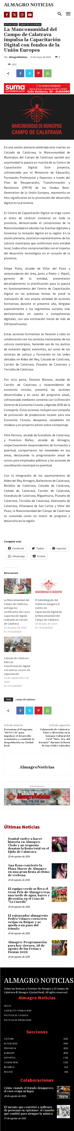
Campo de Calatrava (30, 24)
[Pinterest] (38, 73)
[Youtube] (30, 15)
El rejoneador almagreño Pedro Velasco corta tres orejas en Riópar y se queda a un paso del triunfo (28, 922)
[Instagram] (22, 15)
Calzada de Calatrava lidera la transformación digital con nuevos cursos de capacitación (17, 666)
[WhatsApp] (48, 73)
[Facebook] (7, 15)
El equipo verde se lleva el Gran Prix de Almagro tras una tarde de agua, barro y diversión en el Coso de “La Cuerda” (29, 895)
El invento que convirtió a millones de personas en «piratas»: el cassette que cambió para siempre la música (29, 1110)
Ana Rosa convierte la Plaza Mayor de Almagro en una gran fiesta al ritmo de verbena (29, 870)
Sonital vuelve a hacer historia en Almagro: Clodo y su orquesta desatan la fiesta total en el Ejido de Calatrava (28, 845)
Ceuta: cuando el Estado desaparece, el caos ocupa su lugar (29, 1089)
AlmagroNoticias (18, 57)
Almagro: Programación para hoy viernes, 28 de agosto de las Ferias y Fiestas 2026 (27, 947)
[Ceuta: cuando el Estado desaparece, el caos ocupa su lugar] (63, 1092)
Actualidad (11, 24)
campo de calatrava (25, 699)
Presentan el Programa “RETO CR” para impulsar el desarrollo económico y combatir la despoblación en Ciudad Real (19, 737)
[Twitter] (14, 15)
